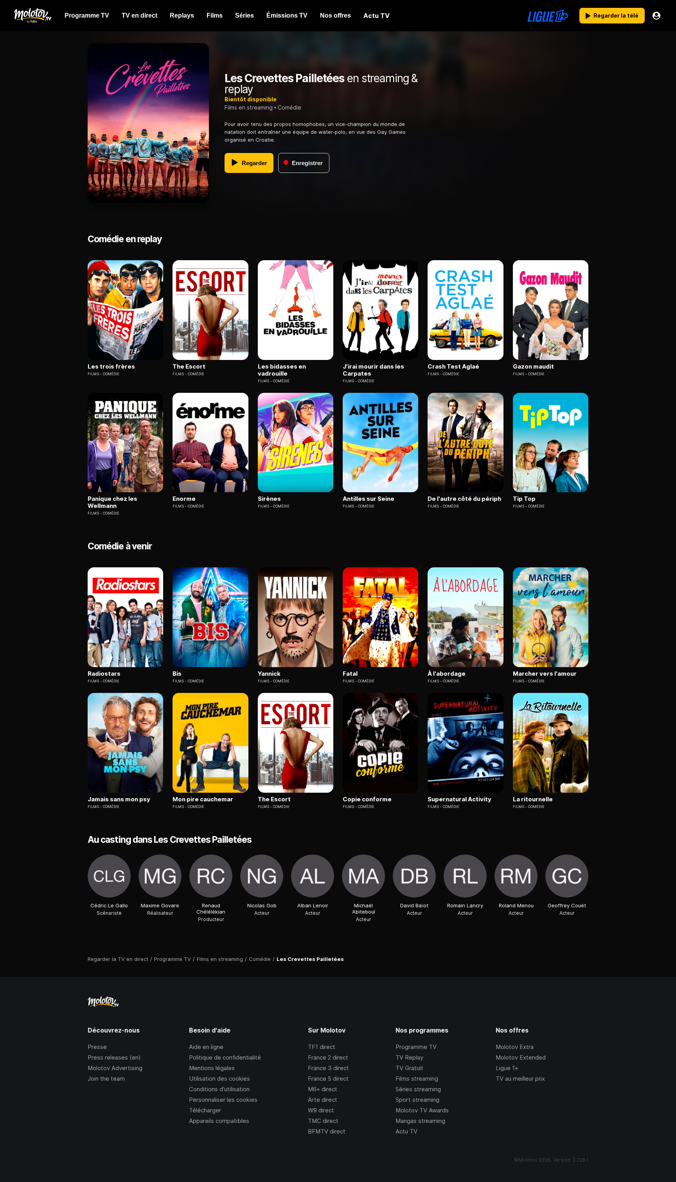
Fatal (350, 673)
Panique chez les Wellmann (112, 502)
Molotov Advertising (115, 1068)
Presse (97, 1047)
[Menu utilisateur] (656, 15)
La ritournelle (533, 799)
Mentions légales (212, 1068)
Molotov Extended (521, 1057)
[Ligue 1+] (548, 15)
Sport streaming (417, 1099)
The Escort (189, 366)
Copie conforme (367, 799)
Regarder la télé (615, 15)
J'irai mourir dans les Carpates (373, 370)
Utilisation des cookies (219, 1078)
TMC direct (323, 1120)
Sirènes (269, 498)
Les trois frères (111, 366)
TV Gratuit (409, 1068)
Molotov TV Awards (422, 1110)
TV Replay (409, 1057)
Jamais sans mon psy (119, 799)
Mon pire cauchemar (203, 799)
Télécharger (205, 1110)
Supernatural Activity (459, 799)
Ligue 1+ (507, 1068)
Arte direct (322, 1099)
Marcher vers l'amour (545, 673)
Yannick (269, 673)
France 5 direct (328, 1078)
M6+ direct (322, 1089)
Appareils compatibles (219, 1120)
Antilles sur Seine (368, 498)
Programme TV (416, 1047)
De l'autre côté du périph (464, 498)
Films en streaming (249, 107)
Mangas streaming (420, 1120)
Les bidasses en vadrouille (282, 370)
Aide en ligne (206, 1047)
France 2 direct (328, 1057)
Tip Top (524, 498)
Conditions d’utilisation (219, 1089)
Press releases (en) (114, 1057)
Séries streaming (418, 1089)
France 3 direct (328, 1068)
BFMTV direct (326, 1131)
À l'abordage (447, 673)
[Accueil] (32, 15)
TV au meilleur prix (520, 1078)
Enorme (184, 498)
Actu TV (406, 1131)
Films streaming (417, 1078)
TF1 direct (321, 1047)
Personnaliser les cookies (223, 1099)
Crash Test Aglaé (453, 366)
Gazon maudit (533, 366)
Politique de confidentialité (225, 1057)
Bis (177, 673)
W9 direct (321, 1110)
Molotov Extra (515, 1047)
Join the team (106, 1078)
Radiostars (104, 673)
